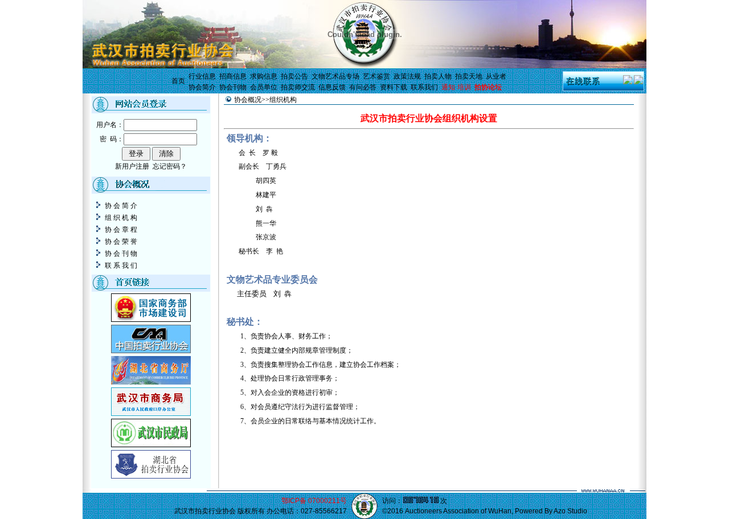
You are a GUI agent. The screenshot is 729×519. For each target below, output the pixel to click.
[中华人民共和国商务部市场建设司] (151, 320)
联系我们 (424, 87)
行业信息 (202, 76)
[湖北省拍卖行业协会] (151, 476)
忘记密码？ (170, 166)
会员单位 (263, 87)
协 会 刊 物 (120, 254)
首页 (178, 81)
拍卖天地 (468, 76)
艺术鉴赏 (376, 76)
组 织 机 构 (120, 218)
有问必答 (362, 87)
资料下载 (393, 87)
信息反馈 (332, 87)
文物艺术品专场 (335, 76)
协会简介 (202, 87)
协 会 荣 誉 (120, 242)
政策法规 (407, 76)
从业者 (496, 76)
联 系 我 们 (120, 265)
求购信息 (263, 76)
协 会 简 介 (120, 206)
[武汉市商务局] (151, 414)
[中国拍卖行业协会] (151, 351)
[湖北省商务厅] (151, 382)
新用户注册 (132, 166)
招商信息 (233, 76)
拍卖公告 (294, 76)
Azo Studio (570, 511)
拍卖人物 (438, 76)
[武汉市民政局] (151, 445)
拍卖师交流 (298, 87)
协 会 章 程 (120, 230)
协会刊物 (233, 87)
